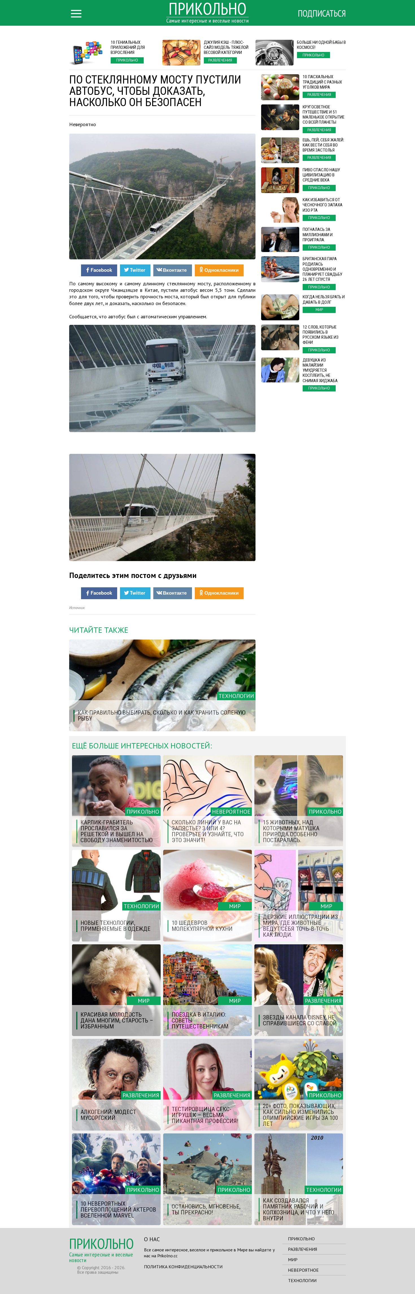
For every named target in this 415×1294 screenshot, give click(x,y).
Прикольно (301, 1238)
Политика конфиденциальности (183, 1266)
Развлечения (302, 1249)
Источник (77, 607)
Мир (293, 1259)
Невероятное (303, 1270)
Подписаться (322, 13)
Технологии (302, 1280)
